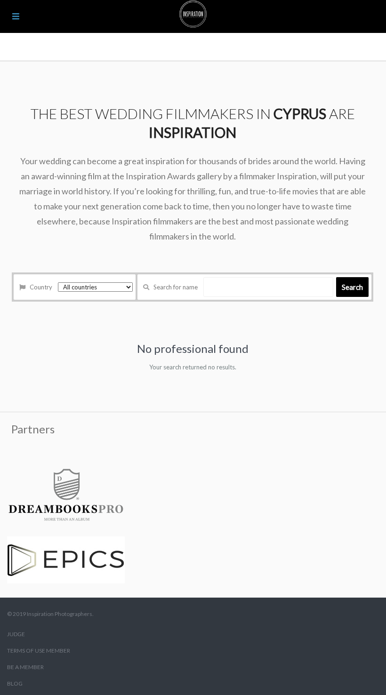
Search (352, 287)
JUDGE (16, 634)
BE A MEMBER (25, 667)
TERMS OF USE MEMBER (38, 650)
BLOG (15, 683)
